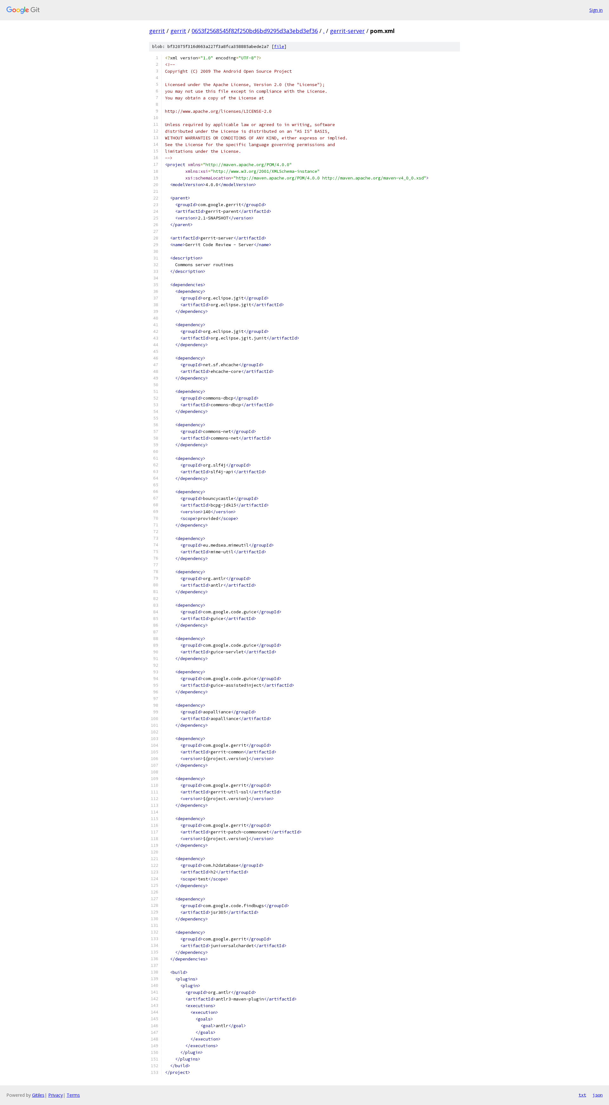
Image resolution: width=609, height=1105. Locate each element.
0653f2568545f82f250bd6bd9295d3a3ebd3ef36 (255, 31)
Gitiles (38, 1095)
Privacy (55, 1095)
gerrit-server (347, 31)
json (598, 1095)
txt (582, 1095)
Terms (73, 1095)
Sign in (596, 10)
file (279, 46)
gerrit (157, 31)
